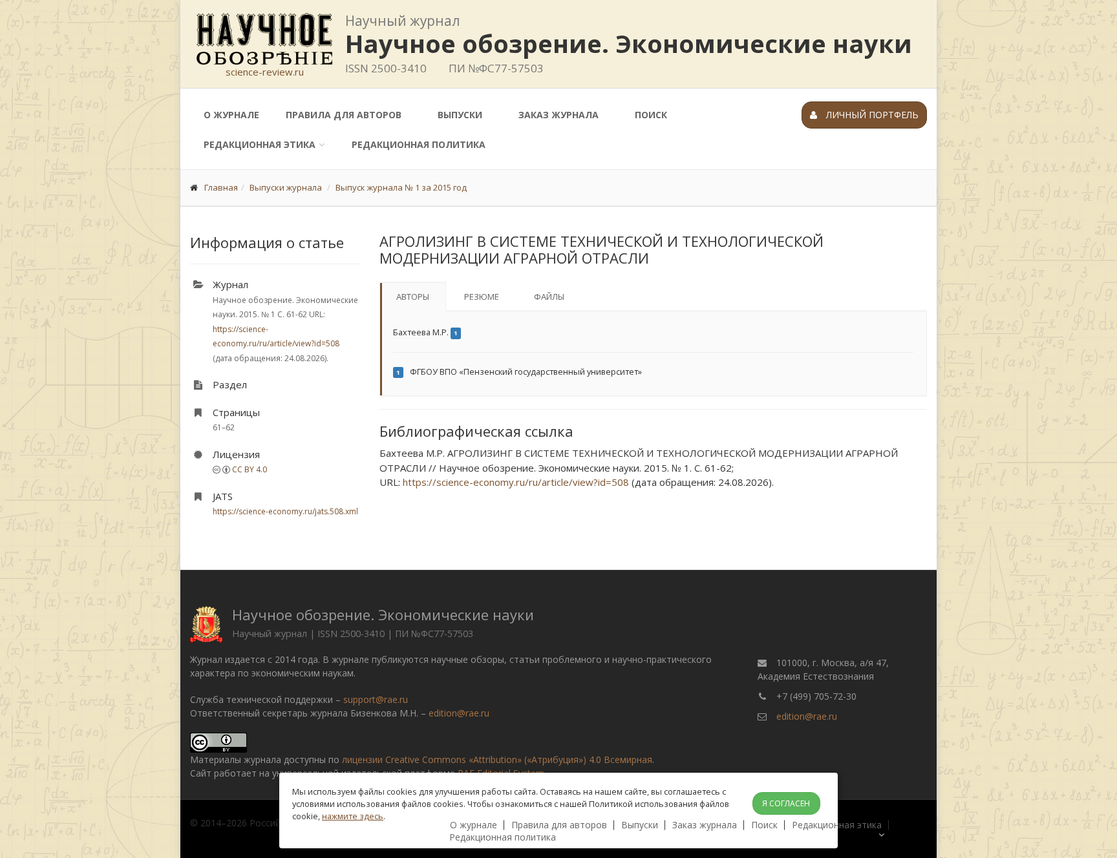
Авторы (412, 296)
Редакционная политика (418, 144)
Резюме (481, 296)
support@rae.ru (375, 699)
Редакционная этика (259, 144)
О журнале (231, 115)
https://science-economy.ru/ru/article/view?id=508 (516, 482)
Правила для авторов (343, 115)
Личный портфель (871, 115)
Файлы (549, 296)
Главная (221, 187)
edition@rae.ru (459, 713)
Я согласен (786, 803)
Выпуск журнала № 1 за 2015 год (401, 187)
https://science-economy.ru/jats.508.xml (285, 511)
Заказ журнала (558, 115)
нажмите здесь (352, 816)
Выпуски (460, 115)
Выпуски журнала (286, 187)
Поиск (651, 115)
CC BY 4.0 (249, 469)
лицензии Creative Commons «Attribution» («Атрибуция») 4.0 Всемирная (497, 759)
